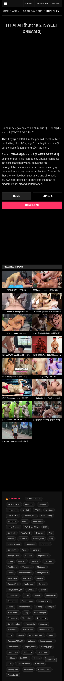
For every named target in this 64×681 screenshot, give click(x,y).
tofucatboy (26, 618)
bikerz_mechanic (36, 635)
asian (15, 11)
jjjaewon (43, 624)
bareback (11, 533)
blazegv (39, 578)
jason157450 (13, 584)
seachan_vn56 (30, 516)
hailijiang (11, 658)
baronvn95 (12, 550)
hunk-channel (13, 527)
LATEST (28, 3)
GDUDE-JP (12, 578)
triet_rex (39, 533)
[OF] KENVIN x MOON (16, 333)
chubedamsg (46, 516)
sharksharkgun (40, 613)
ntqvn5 (43, 590)
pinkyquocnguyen (15, 590)
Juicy (26, 613)
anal (50, 533)
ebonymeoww (42, 573)
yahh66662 (27, 652)
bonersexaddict (25, 573)
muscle (10, 573)
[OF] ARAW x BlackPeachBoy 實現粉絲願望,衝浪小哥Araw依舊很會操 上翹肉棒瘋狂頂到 (16, 355)
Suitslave (34, 561)
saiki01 (51, 635)
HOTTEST (56, 3)
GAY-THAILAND (31, 527)
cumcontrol (12, 618)
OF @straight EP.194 (47, 377)
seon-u (37, 595)
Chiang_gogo (46, 647)
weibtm (21, 635)
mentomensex (13, 647)
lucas (26, 595)
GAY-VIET (29, 504)
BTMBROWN (28, 630)
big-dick (25, 510)
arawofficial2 (51, 595)
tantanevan (30, 544)
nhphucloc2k (43, 556)
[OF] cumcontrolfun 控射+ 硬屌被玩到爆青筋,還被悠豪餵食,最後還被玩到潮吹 (47, 290)
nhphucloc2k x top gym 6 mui (47, 398)
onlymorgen (13, 652)
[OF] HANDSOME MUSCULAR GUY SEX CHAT (16, 420)
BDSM (37, 510)
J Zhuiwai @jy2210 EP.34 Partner (47, 312)
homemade (12, 510)
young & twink (13, 556)
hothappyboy (13, 595)
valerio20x (27, 578)
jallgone (31, 641)
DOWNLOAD (32, 205)
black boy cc (13, 613)
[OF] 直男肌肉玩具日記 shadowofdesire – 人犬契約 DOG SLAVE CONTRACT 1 (47, 355)
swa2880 (28, 556)
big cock (49, 510)
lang (51, 538)
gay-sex (22, 561)
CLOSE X (51, 660)
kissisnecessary (47, 641)
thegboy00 (27, 567)
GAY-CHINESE (14, 504)
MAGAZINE (25, 533)
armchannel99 (24, 607)
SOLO (10, 561)
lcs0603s (24, 658)
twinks (25, 522)
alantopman (12, 630)
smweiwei (23, 538)
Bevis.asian (38, 522)
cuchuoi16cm (27, 601)
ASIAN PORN (42, 3)
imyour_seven (44, 601)
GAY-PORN (48, 561)
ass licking (12, 567)
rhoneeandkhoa (45, 630)
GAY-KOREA (13, 516)
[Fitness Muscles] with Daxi (17, 312)
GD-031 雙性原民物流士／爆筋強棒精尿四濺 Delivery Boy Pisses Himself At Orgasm (16, 377)
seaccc (11, 538)
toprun (10, 607)
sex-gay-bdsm (14, 544)
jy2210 (37, 658)
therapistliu (30, 624)
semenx (42, 584)
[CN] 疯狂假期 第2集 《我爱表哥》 (47, 333)
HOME (5, 11)
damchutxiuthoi (14, 624)
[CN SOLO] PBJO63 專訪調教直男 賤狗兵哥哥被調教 (16, 441)
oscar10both (43, 652)
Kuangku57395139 (15, 641)
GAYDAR (31, 590)
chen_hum (45, 544)
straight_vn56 (38, 538)
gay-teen (43, 504)
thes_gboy (41, 618)
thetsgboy (41, 567)
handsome (12, 522)
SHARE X (48, 196)
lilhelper (50, 607)
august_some (30, 647)
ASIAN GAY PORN (33, 11)
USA (45, 527)
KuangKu (35, 550)
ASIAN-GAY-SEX (33, 499)
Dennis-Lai (12, 601)
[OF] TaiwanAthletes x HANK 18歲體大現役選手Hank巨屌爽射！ (16, 398)
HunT (10, 635)
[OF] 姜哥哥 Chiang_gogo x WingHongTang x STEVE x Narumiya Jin (47, 420)
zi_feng (39, 607)
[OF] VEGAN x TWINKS (16, 290)
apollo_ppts (28, 584)
